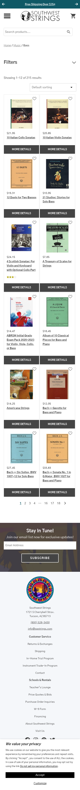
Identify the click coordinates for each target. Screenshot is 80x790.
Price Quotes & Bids (40, 694)
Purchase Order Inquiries (40, 702)
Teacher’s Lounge (40, 687)
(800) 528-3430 (40, 622)
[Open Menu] (7, 16)
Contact (40, 673)
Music (17, 45)
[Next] (76, 4)
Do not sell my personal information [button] (39, 766)
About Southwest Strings (40, 724)
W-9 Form (40, 709)
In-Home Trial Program (40, 658)
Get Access (52, 4)
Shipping (40, 651)
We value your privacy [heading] (23, 744)
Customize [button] (40, 783)
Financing (40, 716)
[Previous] (4, 4)
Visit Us (40, 731)
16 (46, 503)
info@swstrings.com (40, 629)
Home (7, 45)
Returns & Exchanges (40, 644)
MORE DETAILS (21, 149)
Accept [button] (40, 775)
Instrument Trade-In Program (40, 665)
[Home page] (40, 16)
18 (58, 503)
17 (52, 503)
